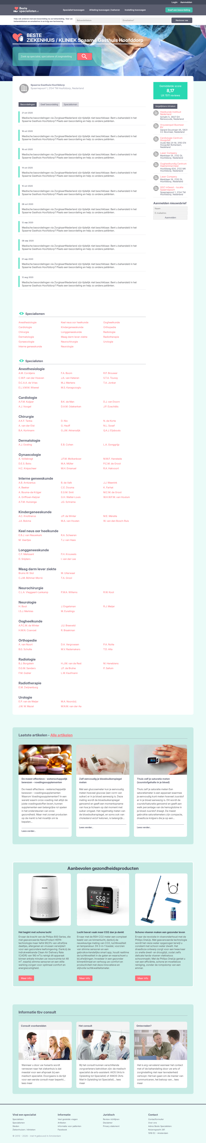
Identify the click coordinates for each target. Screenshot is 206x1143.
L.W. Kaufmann (69, 673)
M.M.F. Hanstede (112, 458)
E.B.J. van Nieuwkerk (30, 535)
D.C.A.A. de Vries (28, 382)
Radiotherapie (111, 336)
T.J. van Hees (68, 539)
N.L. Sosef (109, 425)
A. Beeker (24, 487)
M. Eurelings (68, 611)
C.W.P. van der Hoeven (31, 377)
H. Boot (23, 606)
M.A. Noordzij (68, 701)
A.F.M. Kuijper (26, 401)
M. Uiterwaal (68, 573)
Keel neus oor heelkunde (74, 322)
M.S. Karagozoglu (71, 387)
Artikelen (62, 1122)
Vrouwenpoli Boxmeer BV (172, 126)
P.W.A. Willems (69, 592)
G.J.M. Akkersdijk (70, 430)
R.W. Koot (108, 592)
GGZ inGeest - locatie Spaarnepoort (171, 188)
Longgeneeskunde (71, 331)
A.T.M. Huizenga (28, 501)
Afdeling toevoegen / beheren (104, 10)
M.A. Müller (67, 463)
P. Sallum (108, 668)
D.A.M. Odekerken (71, 406)
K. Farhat (108, 487)
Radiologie (109, 331)
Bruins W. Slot (26, 573)
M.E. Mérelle (110, 516)
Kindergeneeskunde (72, 327)
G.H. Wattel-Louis (71, 497)
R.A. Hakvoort (111, 468)
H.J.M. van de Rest (71, 663)
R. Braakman (68, 630)
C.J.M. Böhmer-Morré (31, 577)
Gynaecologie (26, 341)
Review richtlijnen (111, 1119)
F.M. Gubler (25, 673)
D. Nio (64, 420)
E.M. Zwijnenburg (28, 687)
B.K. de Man (67, 401)
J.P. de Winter (68, 516)
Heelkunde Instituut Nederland (170, 113)
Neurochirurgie (69, 341)
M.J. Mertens (68, 382)
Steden (16, 1126)
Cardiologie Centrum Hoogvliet (171, 139)
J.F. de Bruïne (68, 668)
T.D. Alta (108, 649)
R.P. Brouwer (110, 373)
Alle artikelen (61, 735)
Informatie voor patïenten (69, 1126)
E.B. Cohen (67, 444)
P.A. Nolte (108, 644)
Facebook (62, 1129)
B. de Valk (66, 482)
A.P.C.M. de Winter (29, 625)
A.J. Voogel (25, 406)
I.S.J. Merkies (26, 611)
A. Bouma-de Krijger (30, 492)
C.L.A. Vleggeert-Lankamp (33, 592)
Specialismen (19, 1122)
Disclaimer (108, 1122)
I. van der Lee (68, 558)
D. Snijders (24, 558)
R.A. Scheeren (68, 535)
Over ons (152, 1122)
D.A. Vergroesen (70, 644)
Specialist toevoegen (73, 10)
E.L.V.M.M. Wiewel (29, 387)
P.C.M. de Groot (112, 463)
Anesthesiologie (27, 322)
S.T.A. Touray (110, 377)
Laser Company (168, 153)
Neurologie (67, 346)
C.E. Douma (67, 487)
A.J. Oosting (25, 444)
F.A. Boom (66, 373)
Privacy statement (111, 1126)
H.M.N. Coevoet (27, 630)
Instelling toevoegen (135, 10)
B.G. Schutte (25, 649)
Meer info (26, 978)
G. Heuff (65, 425)
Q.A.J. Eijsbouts (111, 430)
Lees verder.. (29, 831)
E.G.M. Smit (67, 492)
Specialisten (18, 1119)
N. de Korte (109, 420)
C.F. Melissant (26, 554)
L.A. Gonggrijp (111, 444)
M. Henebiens (111, 663)
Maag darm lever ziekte (74, 336)
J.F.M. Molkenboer (71, 458)
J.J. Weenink (110, 482)
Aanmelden (186, 2)
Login (174, 2)
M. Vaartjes (25, 539)
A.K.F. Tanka (25, 420)
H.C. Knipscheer (27, 468)
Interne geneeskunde (30, 346)
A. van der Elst (27, 425)
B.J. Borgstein (26, 663)
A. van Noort (26, 644)
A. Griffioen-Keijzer (29, 497)
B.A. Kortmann (26, 430)
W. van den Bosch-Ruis (116, 520)
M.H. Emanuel (68, 468)
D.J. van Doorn (111, 401)
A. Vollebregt (26, 458)
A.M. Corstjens (27, 373)
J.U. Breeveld (68, 625)
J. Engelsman (68, 606)
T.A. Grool (66, 577)
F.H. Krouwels (68, 554)
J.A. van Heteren (70, 377)
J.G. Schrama (68, 501)
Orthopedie (109, 327)
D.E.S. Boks (25, 463)
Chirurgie (24, 331)
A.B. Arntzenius (27, 482)
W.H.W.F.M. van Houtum (116, 497)
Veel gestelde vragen (68, 1119)
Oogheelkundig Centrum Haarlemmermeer (173, 164)
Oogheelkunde (111, 322)
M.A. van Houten (70, 520)
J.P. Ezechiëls (110, 406)
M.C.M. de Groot (112, 492)
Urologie (108, 341)
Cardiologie (25, 327)
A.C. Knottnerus (27, 516)
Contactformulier (156, 1119)
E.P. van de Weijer (28, 701)
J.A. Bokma (25, 520)
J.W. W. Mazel (26, 706)
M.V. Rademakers (70, 649)
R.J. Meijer (109, 606)
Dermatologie (26, 336)
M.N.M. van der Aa (71, 706)
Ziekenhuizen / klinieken (24, 1129)
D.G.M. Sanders (27, 668)
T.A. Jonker (109, 382)
